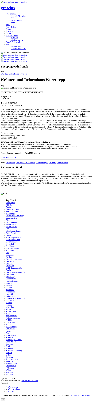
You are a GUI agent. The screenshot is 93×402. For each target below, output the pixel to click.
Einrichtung (10, 246)
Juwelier (9, 287)
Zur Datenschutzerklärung (80, 395)
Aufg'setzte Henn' (12, 209)
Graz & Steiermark (13, 42)
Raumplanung (11, 327)
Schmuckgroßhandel (14, 340)
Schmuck (9, 337)
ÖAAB (9, 33)
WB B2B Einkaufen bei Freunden (14, 74)
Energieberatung (12, 250)
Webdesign (10, 368)
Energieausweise (12, 248)
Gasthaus (9, 257)
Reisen (8, 331)
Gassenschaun (16, 46)
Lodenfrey (10, 300)
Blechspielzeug (11, 224)
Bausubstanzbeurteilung (15, 216)
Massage (9, 309)
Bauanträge (10, 214)
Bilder (13, 18)
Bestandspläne (11, 218)
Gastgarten (10, 255)
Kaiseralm (10, 290)
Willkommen (11, 14)
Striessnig (9, 357)
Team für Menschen (18, 16)
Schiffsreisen (11, 335)
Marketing (10, 307)
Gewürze (52, 163)
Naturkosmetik (62, 163)
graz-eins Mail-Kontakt (29, 381)
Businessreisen (11, 227)
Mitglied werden (17, 40)
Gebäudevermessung (14, 259)
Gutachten (10, 274)
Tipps (8, 44)
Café (7, 229)
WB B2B (14, 38)
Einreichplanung (12, 244)
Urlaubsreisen (11, 366)
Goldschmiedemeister (14, 268)
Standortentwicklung (14, 350)
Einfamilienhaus (12, 242)
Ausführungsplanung (14, 211)
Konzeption (10, 292)
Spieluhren (10, 348)
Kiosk (8, 25)
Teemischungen (42, 163)
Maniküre (9, 305)
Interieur (9, 285)
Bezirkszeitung (16, 20)
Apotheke (9, 207)
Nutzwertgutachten (13, 318)
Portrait (8, 324)
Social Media (11, 342)
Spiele (8, 346)
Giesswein (10, 266)
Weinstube (10, 370)
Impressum (15, 22)
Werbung (9, 372)
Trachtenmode (11, 364)
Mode (8, 314)
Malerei (9, 303)
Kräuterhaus (10, 163)
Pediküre (9, 320)
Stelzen (8, 355)
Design (8, 235)
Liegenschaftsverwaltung (15, 298)
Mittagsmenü (11, 311)
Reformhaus (20, 163)
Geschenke (10, 261)
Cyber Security (11, 233)
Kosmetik (9, 294)
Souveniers (10, 344)
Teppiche (9, 361)
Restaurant (10, 333)
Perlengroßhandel (12, 322)
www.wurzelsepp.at (8, 157)
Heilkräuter (30, 163)
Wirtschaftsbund (12, 36)
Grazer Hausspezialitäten (15, 272)
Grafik (8, 270)
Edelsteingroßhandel (13, 237)
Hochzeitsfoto (11, 279)
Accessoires (10, 203)
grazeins (8, 8)
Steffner (9, 353)
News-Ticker (11, 27)
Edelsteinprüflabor (13, 240)
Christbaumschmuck (13, 231)
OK (3, 400)
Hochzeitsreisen (12, 281)
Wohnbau (9, 374)
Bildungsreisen (11, 222)
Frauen (8, 29)
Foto (7, 253)
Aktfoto (9, 205)
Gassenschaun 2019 (18, 49)
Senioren (9, 31)
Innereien (9, 283)
